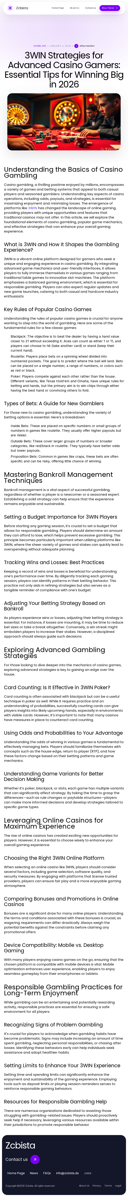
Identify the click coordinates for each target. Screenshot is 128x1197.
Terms (108, 1185)
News (34, 1173)
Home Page (16, 1173)
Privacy (97, 1185)
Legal (118, 1185)
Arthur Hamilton (87, 46)
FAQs (47, 1173)
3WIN (32, 208)
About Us (84, 1185)
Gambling (40, 46)
